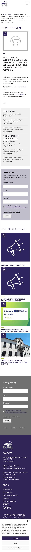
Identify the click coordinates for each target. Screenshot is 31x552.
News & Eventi (8, 489)
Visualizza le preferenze (15, 548)
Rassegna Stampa (9, 501)
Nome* (5, 190)
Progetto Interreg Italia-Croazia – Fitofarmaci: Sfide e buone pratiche (13, 128)
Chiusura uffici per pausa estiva (12, 114)
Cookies (13, 427)
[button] (28, 521)
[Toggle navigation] (27, 3)
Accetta (15, 538)
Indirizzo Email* (8, 183)
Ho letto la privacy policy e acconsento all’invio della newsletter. (16, 207)
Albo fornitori (20, 94)
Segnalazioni (8, 492)
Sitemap (6, 504)
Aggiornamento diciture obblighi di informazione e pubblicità (13, 121)
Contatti (6, 498)
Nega (15, 543)
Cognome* (6, 198)
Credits (22, 427)
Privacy (5, 427)
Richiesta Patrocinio (10, 495)
